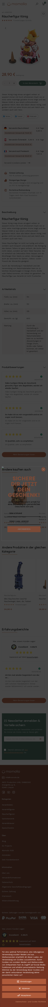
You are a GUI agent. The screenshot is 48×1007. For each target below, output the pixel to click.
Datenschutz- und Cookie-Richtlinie (30, 1002)
